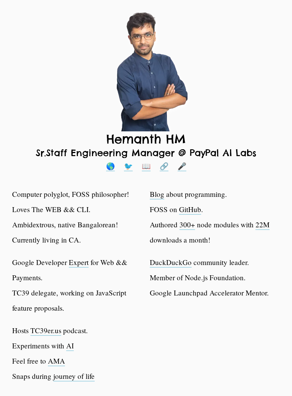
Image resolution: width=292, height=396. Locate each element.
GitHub (190, 209)
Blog (157, 194)
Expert (79, 262)
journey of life (74, 376)
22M (263, 224)
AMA (56, 361)
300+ (187, 224)
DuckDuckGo (171, 262)
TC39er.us (45, 330)
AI (70, 345)
